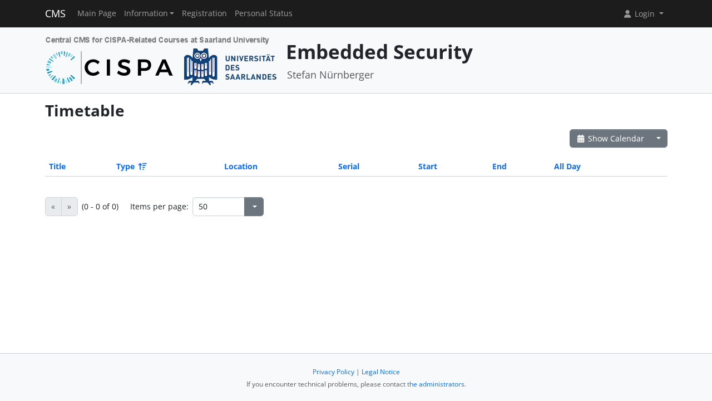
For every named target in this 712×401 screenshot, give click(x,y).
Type (125, 166)
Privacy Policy (333, 371)
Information (146, 13)
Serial (348, 166)
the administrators (435, 384)
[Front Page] (161, 59)
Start (427, 166)
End (499, 166)
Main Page (96, 13)
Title (57, 166)
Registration (204, 13)
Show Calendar (615, 138)
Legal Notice (381, 371)
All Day (567, 166)
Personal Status (264, 13)
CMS (55, 13)
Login (644, 13)
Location (241, 166)
